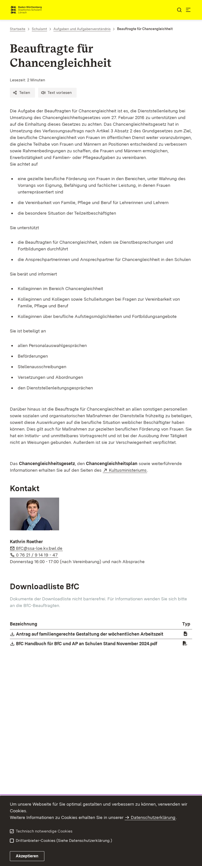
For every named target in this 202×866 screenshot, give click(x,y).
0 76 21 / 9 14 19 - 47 (37, 554)
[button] (22, 93)
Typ (186, 623)
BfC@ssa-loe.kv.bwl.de (39, 548)
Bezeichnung (23, 623)
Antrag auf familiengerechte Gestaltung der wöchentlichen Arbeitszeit (90, 634)
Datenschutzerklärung (153, 817)
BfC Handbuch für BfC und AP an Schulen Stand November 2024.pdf (87, 643)
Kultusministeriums (128, 470)
